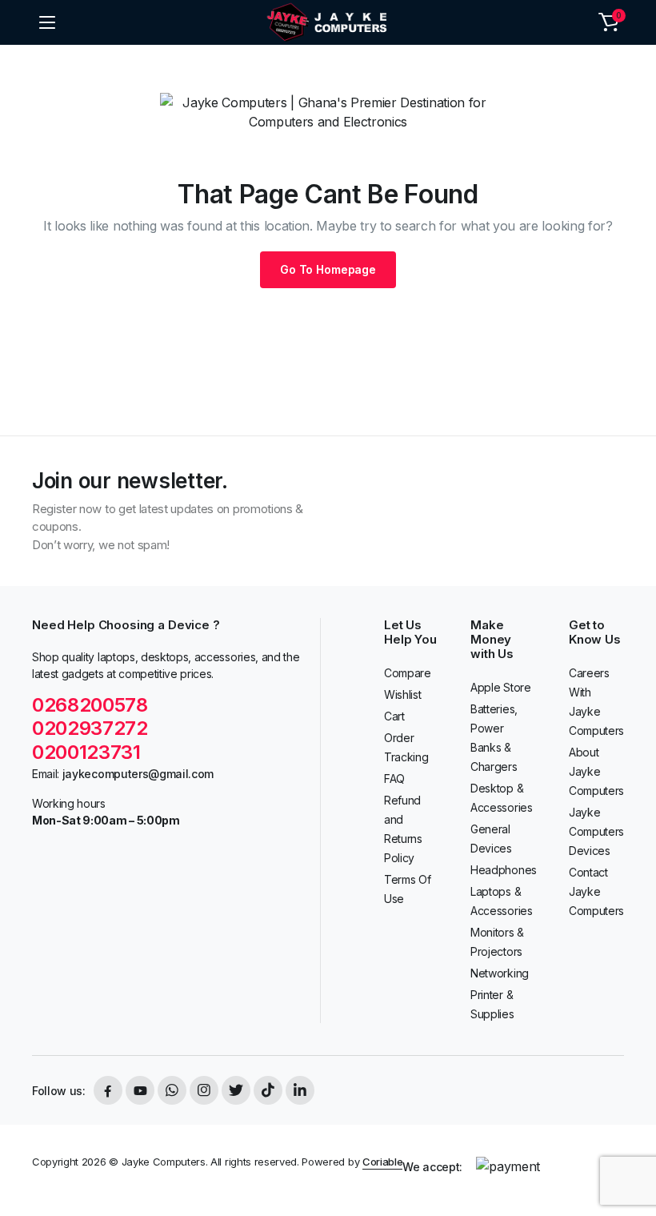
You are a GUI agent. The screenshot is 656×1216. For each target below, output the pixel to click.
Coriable (382, 1161)
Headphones (503, 870)
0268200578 (90, 704)
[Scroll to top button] (630, 1144)
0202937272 (90, 728)
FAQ (394, 778)
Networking (499, 973)
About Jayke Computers (596, 771)
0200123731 (88, 752)
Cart (394, 716)
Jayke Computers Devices (596, 831)
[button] (609, 22)
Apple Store (500, 687)
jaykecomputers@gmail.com (138, 774)
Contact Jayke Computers (596, 891)
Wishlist (402, 694)
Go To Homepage (328, 269)
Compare (407, 673)
